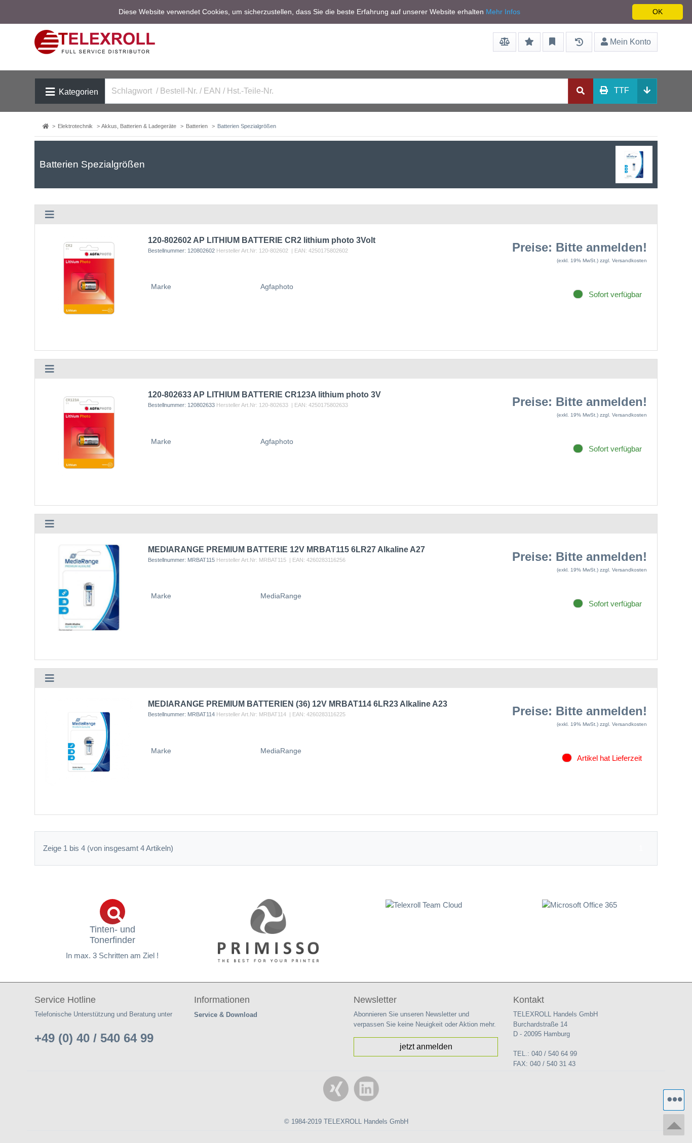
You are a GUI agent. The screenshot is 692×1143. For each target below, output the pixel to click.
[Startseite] (47, 126)
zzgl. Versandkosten (623, 260)
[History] (579, 42)
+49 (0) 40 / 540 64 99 (93, 1038)
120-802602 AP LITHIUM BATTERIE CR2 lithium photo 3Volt (261, 240)
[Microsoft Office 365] (580, 905)
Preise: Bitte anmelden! (579, 247)
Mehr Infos (503, 12)
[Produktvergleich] (504, 42)
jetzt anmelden (426, 1046)
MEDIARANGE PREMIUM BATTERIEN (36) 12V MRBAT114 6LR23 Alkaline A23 (297, 704)
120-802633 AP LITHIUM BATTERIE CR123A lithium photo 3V (264, 394)
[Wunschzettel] (529, 42)
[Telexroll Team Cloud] (424, 910)
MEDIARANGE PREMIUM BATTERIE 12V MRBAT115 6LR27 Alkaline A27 (286, 549)
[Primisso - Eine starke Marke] (268, 930)
